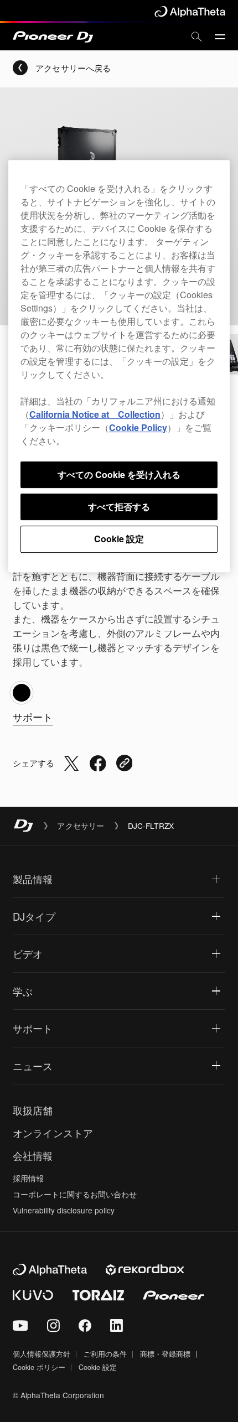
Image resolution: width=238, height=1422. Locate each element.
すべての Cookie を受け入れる (119, 474)
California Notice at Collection (95, 414)
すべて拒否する (119, 506)
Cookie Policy (138, 427)
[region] (119, 366)
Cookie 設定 (119, 538)
